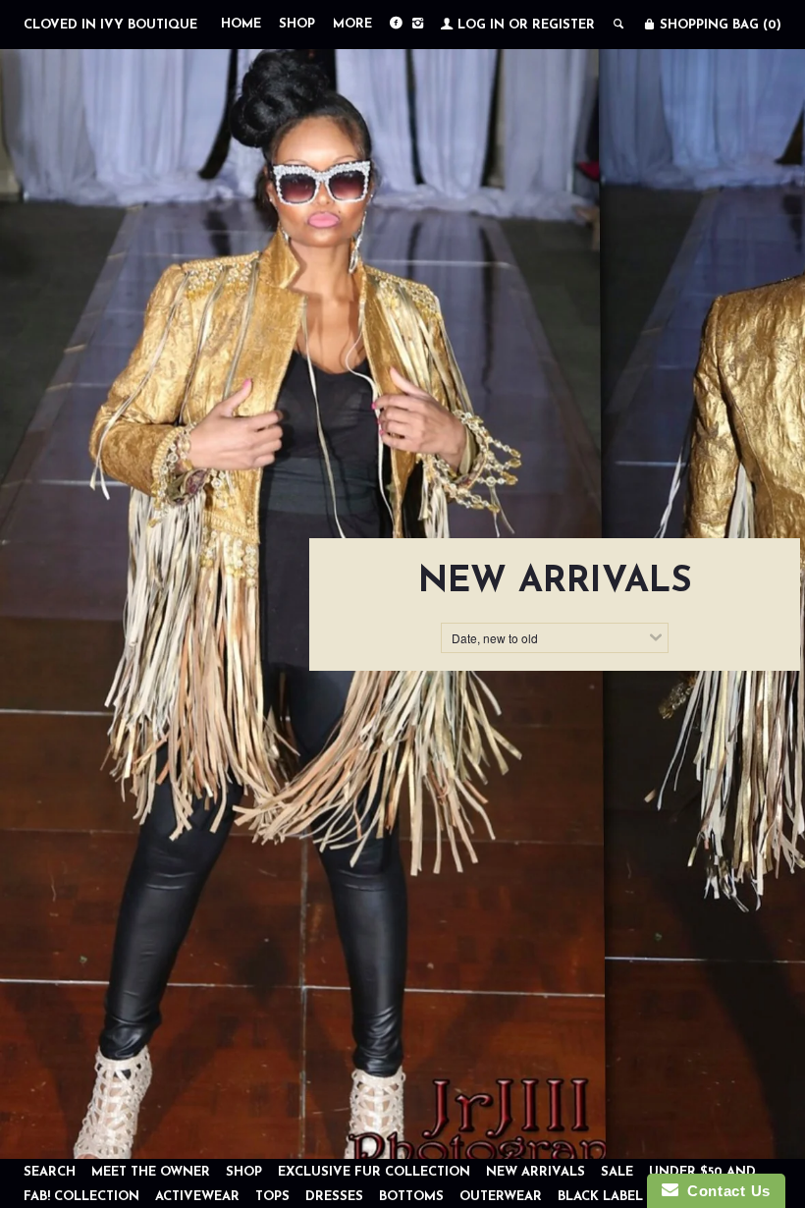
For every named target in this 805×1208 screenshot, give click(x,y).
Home (241, 24)
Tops (272, 1196)
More (352, 24)
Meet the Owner (150, 1172)
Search (50, 1172)
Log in (481, 25)
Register (563, 25)
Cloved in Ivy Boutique (110, 25)
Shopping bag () (718, 25)
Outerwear (500, 1196)
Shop (297, 24)
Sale (617, 1172)
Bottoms (411, 1196)
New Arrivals (537, 1172)
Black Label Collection (645, 1196)
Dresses (334, 1196)
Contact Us (724, 1190)
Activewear (199, 1196)
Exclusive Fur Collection (376, 1172)
